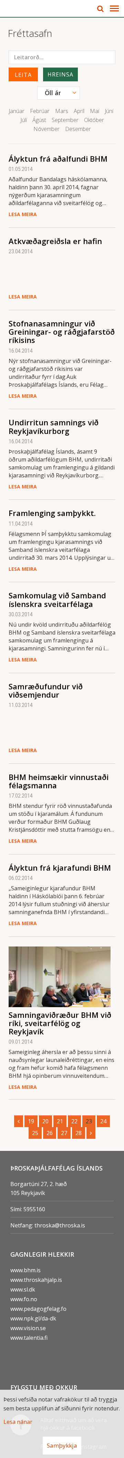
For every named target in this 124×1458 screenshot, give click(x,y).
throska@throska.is (59, 1225)
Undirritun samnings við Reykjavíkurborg (54, 426)
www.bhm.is (25, 1270)
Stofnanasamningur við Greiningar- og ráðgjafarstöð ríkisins (62, 331)
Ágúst (39, 120)
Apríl (79, 111)
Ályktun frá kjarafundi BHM (60, 867)
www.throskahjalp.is (36, 1280)
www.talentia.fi (29, 1337)
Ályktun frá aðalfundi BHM (58, 158)
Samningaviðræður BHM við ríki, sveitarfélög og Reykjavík (60, 1023)
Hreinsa (60, 74)
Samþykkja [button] (62, 1445)
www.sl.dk (22, 1289)
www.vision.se (28, 1328)
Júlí (23, 120)
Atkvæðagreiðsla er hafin (55, 241)
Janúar (16, 111)
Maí (94, 111)
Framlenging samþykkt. (52, 513)
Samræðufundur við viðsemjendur (46, 690)
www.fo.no (23, 1299)
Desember (78, 129)
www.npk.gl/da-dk (33, 1318)
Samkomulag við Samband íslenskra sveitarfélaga (57, 599)
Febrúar (40, 111)
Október (94, 120)
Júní (109, 111)
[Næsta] (90, 1133)
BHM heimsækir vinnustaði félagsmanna (58, 781)
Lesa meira (23, 214)
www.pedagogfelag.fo (38, 1309)
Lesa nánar (17, 1422)
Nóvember (46, 129)
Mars (61, 111)
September (65, 120)
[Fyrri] (18, 1121)
